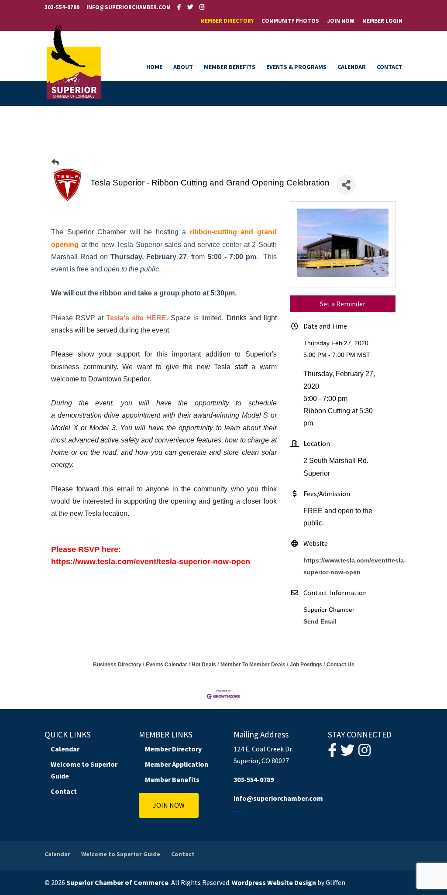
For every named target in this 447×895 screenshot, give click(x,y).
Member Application (176, 764)
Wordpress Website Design (274, 882)
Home (154, 67)
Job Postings (306, 665)
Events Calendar (166, 665)
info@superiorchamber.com (278, 798)
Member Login (382, 21)
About (183, 67)
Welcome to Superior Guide (120, 854)
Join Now (340, 21)
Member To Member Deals (252, 665)
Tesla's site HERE (136, 318)
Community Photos (290, 21)
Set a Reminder (342, 303)
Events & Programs (296, 67)
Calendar (351, 67)
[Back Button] (55, 162)
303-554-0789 (62, 7)
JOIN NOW (169, 805)
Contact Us (340, 665)
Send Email (320, 621)
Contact (389, 67)
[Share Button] (346, 185)
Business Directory (117, 665)
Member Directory (227, 21)
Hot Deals (204, 665)
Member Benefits (229, 67)
